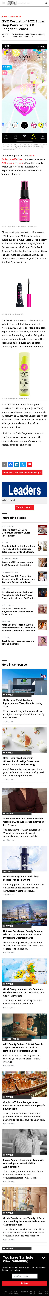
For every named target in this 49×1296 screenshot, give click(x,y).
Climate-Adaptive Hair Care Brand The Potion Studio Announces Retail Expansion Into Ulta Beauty (18, 549)
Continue (24, 1283)
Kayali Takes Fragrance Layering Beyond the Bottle (18, 642)
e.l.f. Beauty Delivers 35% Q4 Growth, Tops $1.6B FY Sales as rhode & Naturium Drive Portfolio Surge (23, 1047)
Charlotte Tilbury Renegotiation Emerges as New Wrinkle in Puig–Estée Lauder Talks (24, 1105)
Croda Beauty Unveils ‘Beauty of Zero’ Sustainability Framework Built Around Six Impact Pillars (24, 1221)
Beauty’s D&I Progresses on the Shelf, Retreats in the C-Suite (17, 563)
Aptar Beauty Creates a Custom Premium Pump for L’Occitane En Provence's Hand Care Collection (18, 628)
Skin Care (7, 871)
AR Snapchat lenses (12, 163)
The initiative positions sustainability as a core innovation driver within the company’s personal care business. (23, 1232)
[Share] (10, 464)
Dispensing (6, 621)
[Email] (4, 464)
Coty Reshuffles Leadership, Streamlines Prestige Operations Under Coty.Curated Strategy (21, 761)
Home (4, 16)
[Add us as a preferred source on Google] (29, 464)
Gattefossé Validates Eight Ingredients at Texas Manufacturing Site (22, 703)
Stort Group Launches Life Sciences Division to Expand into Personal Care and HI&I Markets (23, 992)
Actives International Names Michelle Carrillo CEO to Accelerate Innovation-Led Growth (24, 821)
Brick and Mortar (7, 526)
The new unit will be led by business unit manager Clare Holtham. (22, 1002)
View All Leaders (24, 507)
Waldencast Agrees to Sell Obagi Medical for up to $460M (21, 878)
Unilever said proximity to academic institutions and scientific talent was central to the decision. (23, 945)
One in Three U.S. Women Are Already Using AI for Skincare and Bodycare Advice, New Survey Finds (18, 579)
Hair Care (5, 543)
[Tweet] (23, 464)
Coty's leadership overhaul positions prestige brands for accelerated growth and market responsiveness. (23, 772)
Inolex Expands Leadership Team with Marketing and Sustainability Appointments (23, 1163)
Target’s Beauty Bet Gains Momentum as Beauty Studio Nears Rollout (16, 533)
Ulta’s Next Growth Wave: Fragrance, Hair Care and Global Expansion (17, 611)
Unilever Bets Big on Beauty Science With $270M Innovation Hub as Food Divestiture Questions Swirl (23, 934)
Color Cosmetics (11, 1039)
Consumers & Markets (10, 559)
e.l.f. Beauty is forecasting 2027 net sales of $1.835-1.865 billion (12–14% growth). (22, 1058)
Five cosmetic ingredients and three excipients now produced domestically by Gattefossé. (24, 714)
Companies (15, 16)
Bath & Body (6, 589)
